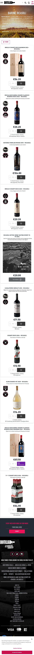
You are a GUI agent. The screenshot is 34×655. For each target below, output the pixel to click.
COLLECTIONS (28, 571)
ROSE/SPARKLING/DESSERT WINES (12, 571)
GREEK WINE (17, 591)
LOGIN (32, 4)
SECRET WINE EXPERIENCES (17, 617)
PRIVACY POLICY (17, 605)
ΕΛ (22, 2)
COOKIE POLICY (17, 611)
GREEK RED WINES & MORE (23, 565)
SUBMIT (17, 531)
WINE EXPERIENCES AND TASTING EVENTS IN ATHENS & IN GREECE (17, 578)
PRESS (17, 603)
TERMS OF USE (17, 609)
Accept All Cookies (17, 652)
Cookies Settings (17, 648)
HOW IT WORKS (17, 587)
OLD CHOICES (17, 589)
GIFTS (5, 574)
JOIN (32, 2)
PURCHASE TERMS (17, 607)
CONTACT (17, 595)
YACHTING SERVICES (17, 619)
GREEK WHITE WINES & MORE (17, 568)
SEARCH (25, 2)
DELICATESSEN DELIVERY (22, 574)
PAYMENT (17, 597)
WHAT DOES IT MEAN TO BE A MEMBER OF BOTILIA (17, 593)
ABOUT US (17, 585)
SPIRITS (11, 574)
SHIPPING (17, 599)
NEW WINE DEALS (8, 565)
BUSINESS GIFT (17, 615)
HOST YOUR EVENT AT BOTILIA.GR (17, 621)
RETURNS (17, 601)
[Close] (31, 639)
